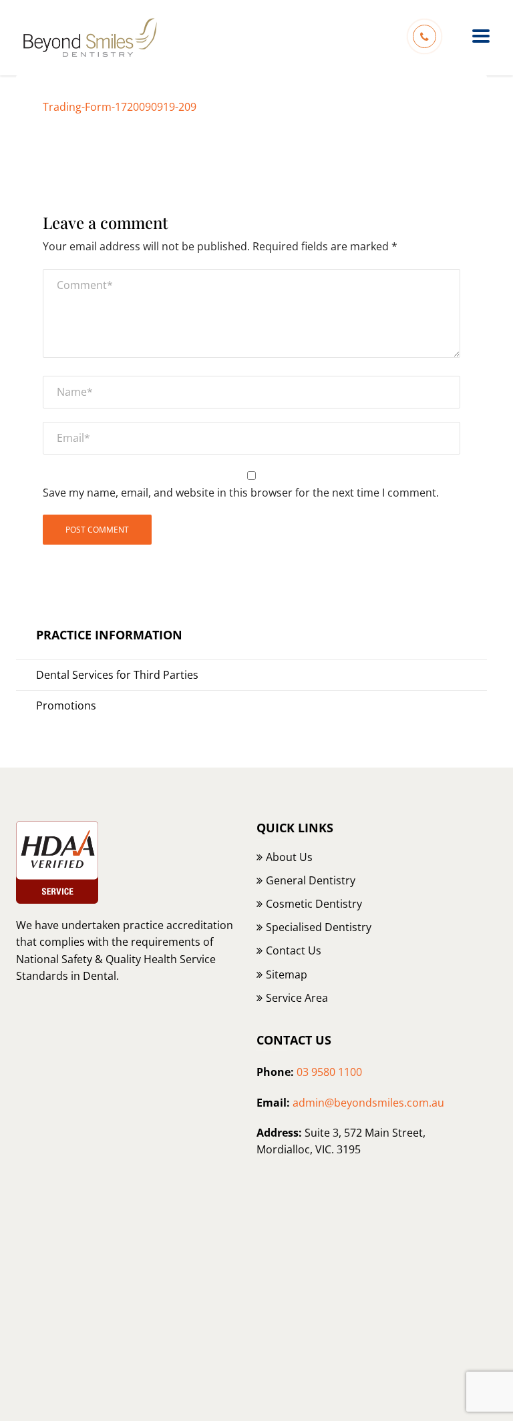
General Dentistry (310, 880)
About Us (289, 857)
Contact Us (293, 950)
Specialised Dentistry (318, 927)
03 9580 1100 (329, 1072)
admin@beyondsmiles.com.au (368, 1102)
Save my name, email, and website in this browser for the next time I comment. (241, 492)
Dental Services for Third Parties (117, 674)
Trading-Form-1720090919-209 (119, 106)
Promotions (66, 705)
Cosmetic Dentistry (314, 903)
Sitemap (286, 974)
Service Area (297, 997)
